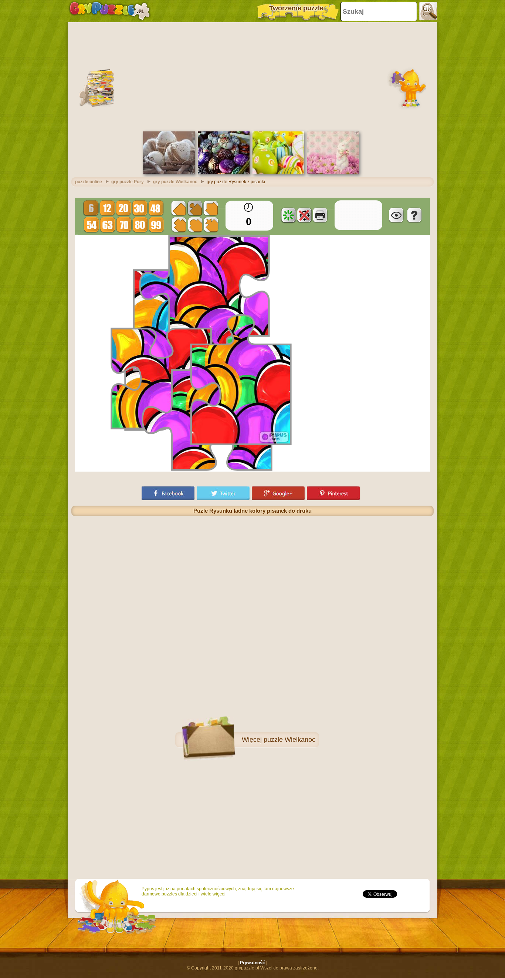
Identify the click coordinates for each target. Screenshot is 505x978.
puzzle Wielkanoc (289, 739)
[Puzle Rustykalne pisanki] (169, 172)
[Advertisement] (252, 76)
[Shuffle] (288, 215)
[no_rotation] (304, 215)
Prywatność (252, 962)
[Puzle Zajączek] (333, 172)
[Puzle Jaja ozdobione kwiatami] (224, 172)
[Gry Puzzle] (110, 11)
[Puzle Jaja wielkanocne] (278, 172)
